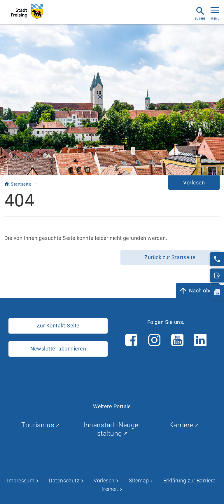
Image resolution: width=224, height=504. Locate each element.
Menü (215, 18)
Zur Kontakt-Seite (58, 325)
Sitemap (139, 480)
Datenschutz (64, 480)
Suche (200, 18)
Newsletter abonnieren (58, 349)
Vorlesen (105, 480)
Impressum (21, 480)
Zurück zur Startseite (169, 257)
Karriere (182, 425)
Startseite (21, 184)
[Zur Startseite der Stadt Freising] (27, 11)
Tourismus (38, 425)
